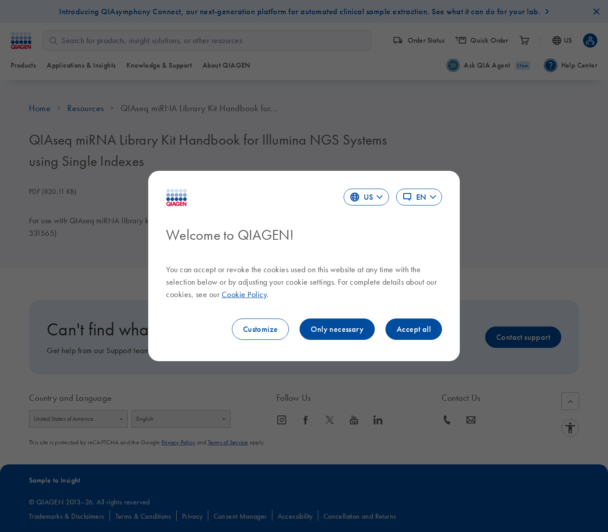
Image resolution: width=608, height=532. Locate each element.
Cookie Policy (244, 294)
